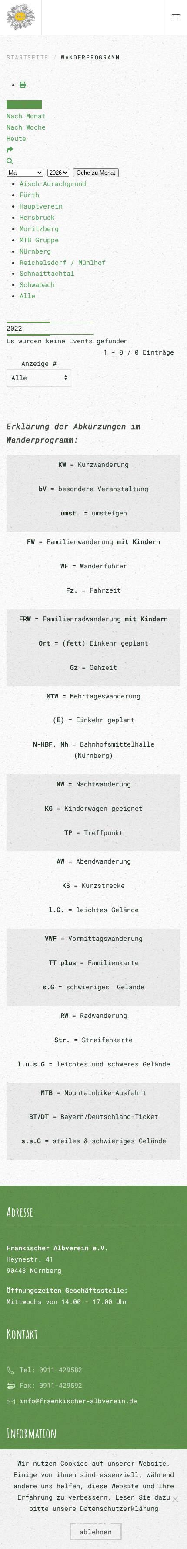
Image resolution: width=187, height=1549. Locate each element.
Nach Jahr (24, 104)
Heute (16, 138)
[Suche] (10, 161)
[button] (176, 17)
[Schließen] (175, 1499)
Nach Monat (26, 115)
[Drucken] (23, 84)
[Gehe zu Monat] (10, 149)
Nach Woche (26, 127)
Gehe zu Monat (96, 173)
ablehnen (96, 1531)
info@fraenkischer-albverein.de (78, 1400)
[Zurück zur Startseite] (21, 17)
